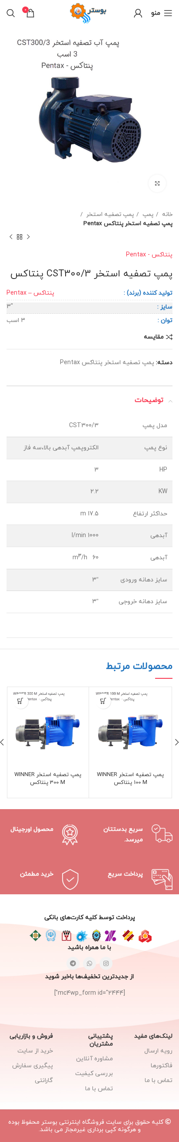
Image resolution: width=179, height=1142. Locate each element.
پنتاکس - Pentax (149, 255)
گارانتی (44, 1080)
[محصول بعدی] (11, 237)
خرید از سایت (35, 1051)
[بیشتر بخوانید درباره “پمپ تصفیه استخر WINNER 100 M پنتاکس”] (103, 701)
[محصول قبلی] (28, 237)
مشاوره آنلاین (94, 1059)
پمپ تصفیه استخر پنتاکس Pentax (127, 223)
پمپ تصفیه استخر (109, 214)
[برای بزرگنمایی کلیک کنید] (157, 183)
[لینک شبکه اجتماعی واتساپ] (89, 963)
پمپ (147, 214)
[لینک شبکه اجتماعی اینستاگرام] (106, 963)
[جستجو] (11, 13)
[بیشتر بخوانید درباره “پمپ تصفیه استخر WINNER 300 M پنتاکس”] (20, 701)
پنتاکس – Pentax (30, 293)
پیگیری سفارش (32, 1066)
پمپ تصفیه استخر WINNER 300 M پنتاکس (47, 779)
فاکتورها (161, 1066)
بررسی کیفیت (94, 1073)
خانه (166, 214)
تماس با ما (99, 1089)
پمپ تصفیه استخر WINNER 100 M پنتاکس (130, 779)
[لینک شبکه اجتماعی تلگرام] (73, 963)
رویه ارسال (158, 1051)
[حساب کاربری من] (138, 13)
